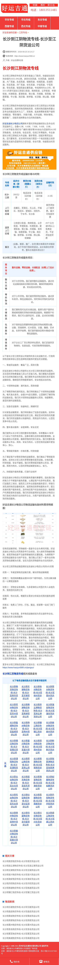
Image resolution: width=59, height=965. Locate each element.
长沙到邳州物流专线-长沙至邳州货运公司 (37, 746)
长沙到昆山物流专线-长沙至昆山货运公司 (26, 764)
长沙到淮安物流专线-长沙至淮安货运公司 (50, 710)
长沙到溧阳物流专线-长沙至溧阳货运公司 (14, 764)
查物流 (46, 962)
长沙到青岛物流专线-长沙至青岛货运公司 (21, 929)
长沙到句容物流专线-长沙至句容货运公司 (26, 819)
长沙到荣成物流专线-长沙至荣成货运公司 (21, 916)
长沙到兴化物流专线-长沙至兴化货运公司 (37, 819)
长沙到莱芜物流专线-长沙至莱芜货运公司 (21, 934)
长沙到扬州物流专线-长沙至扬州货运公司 (26, 728)
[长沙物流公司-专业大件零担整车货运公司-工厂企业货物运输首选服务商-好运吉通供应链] (14, 8)
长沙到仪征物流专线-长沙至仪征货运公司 (26, 801)
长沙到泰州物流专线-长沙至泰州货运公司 (50, 728)
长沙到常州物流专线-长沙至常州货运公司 (50, 692)
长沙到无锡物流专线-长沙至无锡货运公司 (26, 692)
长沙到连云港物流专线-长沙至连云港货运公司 (37, 710)
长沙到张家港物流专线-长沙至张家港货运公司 (50, 764)
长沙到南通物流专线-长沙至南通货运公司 (26, 710)
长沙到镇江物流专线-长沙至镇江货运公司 (37, 728)
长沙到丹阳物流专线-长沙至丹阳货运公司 (50, 801)
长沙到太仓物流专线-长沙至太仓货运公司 (14, 783)
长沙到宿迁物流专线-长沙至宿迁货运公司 (14, 746)
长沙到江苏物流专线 (13, 673)
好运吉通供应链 (10, 32)
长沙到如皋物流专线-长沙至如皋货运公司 (50, 783)
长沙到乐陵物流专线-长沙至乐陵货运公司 (21, 907)
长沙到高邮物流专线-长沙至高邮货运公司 (37, 801)
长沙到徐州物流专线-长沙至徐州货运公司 (37, 692)
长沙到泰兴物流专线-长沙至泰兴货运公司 (14, 837)
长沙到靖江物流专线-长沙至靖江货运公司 (50, 819)
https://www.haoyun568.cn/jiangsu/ (18, 667)
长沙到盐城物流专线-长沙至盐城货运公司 (14, 728)
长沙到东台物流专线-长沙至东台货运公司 (14, 801)
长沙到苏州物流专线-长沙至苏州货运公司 (14, 710)
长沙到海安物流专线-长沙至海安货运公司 (37, 783)
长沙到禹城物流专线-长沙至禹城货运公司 (21, 938)
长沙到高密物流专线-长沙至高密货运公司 (21, 920)
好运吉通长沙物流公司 (13, 123)
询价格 (16, 962)
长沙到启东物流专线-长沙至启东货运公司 (26, 783)
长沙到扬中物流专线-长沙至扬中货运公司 (14, 819)
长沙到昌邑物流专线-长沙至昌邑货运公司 (21, 911)
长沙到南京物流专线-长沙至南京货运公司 (14, 692)
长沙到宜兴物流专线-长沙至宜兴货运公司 (26, 746)
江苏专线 (23, 32)
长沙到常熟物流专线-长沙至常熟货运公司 (37, 764)
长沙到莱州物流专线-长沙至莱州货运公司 (21, 925)
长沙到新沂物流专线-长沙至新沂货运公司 (50, 746)
